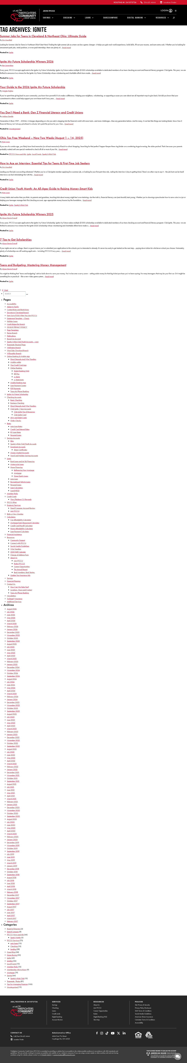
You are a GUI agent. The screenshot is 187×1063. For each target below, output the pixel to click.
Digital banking (57, 1017)
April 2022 (11, 760)
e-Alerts (17, 377)
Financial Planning (13, 581)
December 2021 (13, 772)
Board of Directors (13, 929)
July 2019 (10, 854)
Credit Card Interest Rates (19, 429)
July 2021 (10, 787)
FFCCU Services (13, 940)
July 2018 (10, 880)
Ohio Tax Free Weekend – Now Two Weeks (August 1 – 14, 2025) (41, 138)
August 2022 (12, 749)
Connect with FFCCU (18, 543)
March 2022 (12, 763)
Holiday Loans (12, 321)
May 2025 (11, 652)
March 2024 (12, 693)
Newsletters (11, 595)
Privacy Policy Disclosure (143, 1008)
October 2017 (12, 901)
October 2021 (12, 778)
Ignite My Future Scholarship (17, 394)
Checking (67, 17)
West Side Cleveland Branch (17, 350)
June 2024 (11, 685)
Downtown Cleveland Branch (18, 312)
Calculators (11, 517)
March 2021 (11, 798)
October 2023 (12, 708)
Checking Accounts (14, 397)
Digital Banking (135, 17)
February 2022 (12, 766)
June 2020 (11, 825)
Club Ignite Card (20, 414)
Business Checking (17, 403)
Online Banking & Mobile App (18, 356)
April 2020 (11, 831)
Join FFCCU (49, 11)
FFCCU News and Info (17, 154)
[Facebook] (97, 1033)
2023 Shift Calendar (18, 552)
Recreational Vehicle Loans (20, 482)
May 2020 (11, 828)
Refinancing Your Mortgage (24, 470)
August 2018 (11, 877)
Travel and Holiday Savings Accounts (24, 455)
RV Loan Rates (15, 432)
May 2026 (11, 617)
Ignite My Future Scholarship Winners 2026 (26, 61)
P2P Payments (15, 388)
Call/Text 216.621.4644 (21, 1036)
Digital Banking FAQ (21, 371)
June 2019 (11, 857)
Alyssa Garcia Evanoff (9, 218)
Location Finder (170, 2)
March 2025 (12, 658)
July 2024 (10, 682)
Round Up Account (14, 339)
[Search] (27, 294)
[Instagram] (101, 1034)
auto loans (14, 943)
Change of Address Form (19, 555)
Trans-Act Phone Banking (19, 391)
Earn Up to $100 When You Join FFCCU (22, 315)
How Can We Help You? (19, 587)
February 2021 (12, 801)
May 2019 (11, 860)
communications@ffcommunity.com (64, 1055)
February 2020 (12, 836)
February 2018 (12, 892)
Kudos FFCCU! (19, 563)
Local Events (36, 154)
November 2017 (13, 898)
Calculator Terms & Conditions (145, 1020)
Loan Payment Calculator (19, 531)
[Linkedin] (124, 1034)
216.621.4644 (150, 2)
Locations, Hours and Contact (21, 590)
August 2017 (11, 906)
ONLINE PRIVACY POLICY (17, 327)
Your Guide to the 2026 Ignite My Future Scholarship (32, 87)
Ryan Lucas (6, 142)
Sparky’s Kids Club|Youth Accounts (23, 444)
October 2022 (12, 743)
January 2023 (12, 734)
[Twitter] (118, 1034)
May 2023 (11, 723)
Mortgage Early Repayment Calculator (24, 522)
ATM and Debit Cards (18, 417)
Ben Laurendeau (7, 65)
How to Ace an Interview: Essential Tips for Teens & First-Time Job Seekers (45, 163)
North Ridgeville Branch (16, 324)
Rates (9, 423)
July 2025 (10, 647)
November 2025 (13, 635)
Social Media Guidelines (19, 546)
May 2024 (11, 688)
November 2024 (13, 670)
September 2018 (13, 874)
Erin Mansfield (7, 40)
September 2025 (13, 641)
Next (6, 290)
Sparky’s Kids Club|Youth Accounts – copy (23, 341)
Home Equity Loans (21, 476)
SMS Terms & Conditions (143, 1011)
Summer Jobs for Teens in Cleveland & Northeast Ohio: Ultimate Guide (43, 36)
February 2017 (12, 921)
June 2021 (11, 790)
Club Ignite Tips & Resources (24, 412)
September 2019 (13, 851)
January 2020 (12, 839)
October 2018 (12, 871)
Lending (13, 949)
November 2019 (13, 845)
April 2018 (11, 886)
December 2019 (13, 842)
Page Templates (13, 330)
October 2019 (12, 848)
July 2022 (10, 752)
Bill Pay (16, 374)
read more (66, 47)
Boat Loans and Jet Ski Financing (22, 461)
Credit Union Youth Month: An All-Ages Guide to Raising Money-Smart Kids (46, 189)
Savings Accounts (13, 438)
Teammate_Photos (13, 981)
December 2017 (13, 895)
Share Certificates (20, 450)
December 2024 (13, 667)
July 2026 (10, 612)
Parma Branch (12, 333)
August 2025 (12, 644)
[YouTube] (112, 1034)
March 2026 (12, 623)
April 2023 (11, 725)
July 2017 (10, 909)
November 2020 (13, 810)
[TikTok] (107, 1034)
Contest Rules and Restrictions (18, 309)
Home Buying (12, 955)
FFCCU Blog (11, 502)
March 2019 (11, 863)
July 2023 (10, 717)
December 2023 (13, 702)
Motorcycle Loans (17, 464)
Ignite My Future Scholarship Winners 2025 (26, 214)
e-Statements (19, 379)
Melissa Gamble (7, 116)
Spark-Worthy (15, 937)
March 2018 (11, 889)
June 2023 (11, 720)
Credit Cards (11, 496)
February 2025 (12, 661)
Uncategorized (14, 128)
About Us (13, 558)
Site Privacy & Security (142, 1005)
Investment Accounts (17, 447)
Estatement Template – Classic (18, 318)
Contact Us (11, 584)
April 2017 (11, 915)
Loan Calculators (16, 487)
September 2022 (13, 746)
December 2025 (13, 632)
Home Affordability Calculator (21, 528)
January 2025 (12, 664)
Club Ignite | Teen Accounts (20, 409)
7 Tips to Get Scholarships (15, 239)
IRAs (12, 441)
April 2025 (11, 655)
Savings (47, 17)
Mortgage (17, 473)
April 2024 (11, 690)
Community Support (17, 540)
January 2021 (12, 804)
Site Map (97, 1020)
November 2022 (13, 740)
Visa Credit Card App (18, 365)
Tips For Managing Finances (17, 984)
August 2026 (12, 609)
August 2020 (12, 819)
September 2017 (13, 904)
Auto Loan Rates (16, 426)
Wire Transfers (15, 549)
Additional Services (14, 601)
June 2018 (11, 883)
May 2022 (11, 758)
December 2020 (13, 807)
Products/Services (14, 505)
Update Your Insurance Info (20, 575)
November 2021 (13, 775)
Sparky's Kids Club (49, 154)
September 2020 (13, 816)
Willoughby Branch (14, 353)
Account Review (57, 1020)
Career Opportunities (22, 566)
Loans (88, 17)
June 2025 (11, 650)
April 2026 (11, 620)
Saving (9, 975)
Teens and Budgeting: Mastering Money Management (33, 265)
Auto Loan (14, 479)
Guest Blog (11, 952)
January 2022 (12, 769)
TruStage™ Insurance (14, 598)
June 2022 (11, 755)
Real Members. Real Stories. (24, 572)
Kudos (96, 1014)
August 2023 (12, 714)
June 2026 (11, 615)
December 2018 (13, 869)
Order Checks (15, 420)
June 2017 (11, 912)
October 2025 (12, 638)
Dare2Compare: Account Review (22, 508)
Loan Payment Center (18, 385)
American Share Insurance (144, 1017)
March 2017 (11, 918)
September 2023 (13, 711)
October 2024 (12, 673)
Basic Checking (16, 400)
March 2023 (12, 728)
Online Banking (16, 368)
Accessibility (11, 304)
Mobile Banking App (18, 382)
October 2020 (12, 813)
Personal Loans (15, 435)
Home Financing (16, 467)
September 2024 (13, 676)
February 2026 (12, 626)
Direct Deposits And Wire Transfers (23, 359)
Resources (161, 17)
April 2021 (11, 796)
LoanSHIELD (14, 490)
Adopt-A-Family (13, 306)
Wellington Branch (14, 347)
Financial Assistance (14, 534)
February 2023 (12, 731)
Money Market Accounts (19, 452)
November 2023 (13, 705)
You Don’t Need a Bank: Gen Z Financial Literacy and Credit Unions (41, 112)
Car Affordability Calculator (20, 520)
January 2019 (12, 866)
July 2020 (11, 822)
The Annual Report (20, 569)
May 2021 (11, 793)
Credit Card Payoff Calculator (21, 525)
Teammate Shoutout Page (16, 344)
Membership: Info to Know (16, 969)
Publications (11, 336)
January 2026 (12, 629)
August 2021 (11, 784)
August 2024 (12, 679)
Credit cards (56, 1014)
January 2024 (12, 699)
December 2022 (13, 737)
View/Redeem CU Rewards (20, 499)
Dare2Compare (110, 17)
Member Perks (12, 493)
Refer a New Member (15, 514)
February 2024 (12, 696)
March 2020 (12, 833)
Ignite (11, 52)
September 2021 (13, 781)
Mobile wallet (15, 362)
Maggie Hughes (7, 91)
